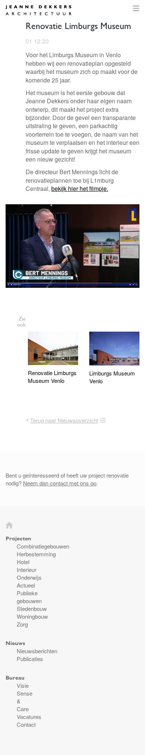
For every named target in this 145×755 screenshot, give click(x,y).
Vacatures (29, 716)
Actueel (26, 585)
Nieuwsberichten (37, 651)
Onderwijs (29, 577)
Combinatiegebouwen (43, 546)
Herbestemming (36, 554)
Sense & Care (24, 701)
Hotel (23, 562)
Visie (23, 685)
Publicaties (30, 659)
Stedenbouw (32, 608)
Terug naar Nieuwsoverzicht (64, 420)
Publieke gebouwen (29, 597)
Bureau (15, 677)
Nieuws (15, 643)
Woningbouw (32, 616)
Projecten (18, 538)
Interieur (26, 569)
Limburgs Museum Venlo (112, 377)
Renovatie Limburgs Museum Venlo (52, 376)
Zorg (22, 624)
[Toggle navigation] (135, 8)
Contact (26, 724)
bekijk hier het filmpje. (79, 188)
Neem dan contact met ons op (59, 483)
